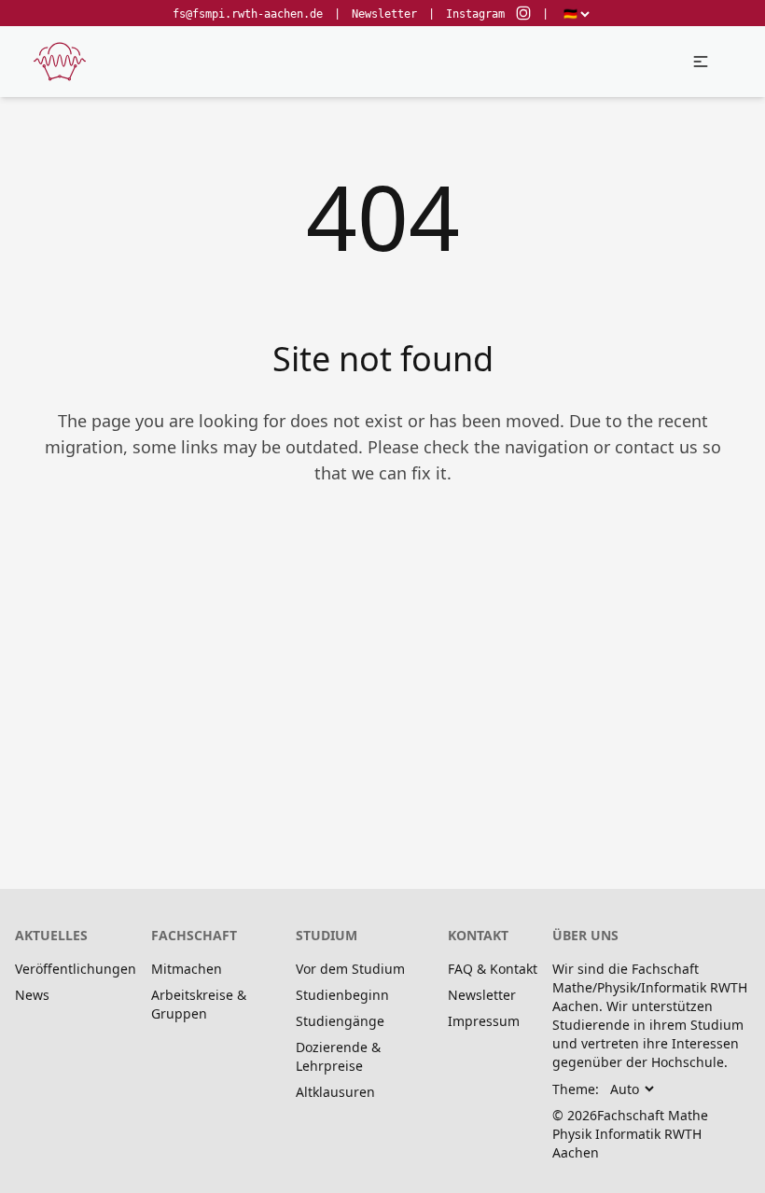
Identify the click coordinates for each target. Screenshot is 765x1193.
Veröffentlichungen (75, 969)
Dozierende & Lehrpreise (338, 1056)
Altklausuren (335, 1092)
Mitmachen (186, 969)
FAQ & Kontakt (492, 969)
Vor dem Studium (350, 969)
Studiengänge (340, 1021)
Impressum (484, 1021)
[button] (700, 61)
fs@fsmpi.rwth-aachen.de (248, 14)
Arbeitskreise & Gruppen (198, 1004)
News (32, 995)
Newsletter (384, 14)
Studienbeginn (342, 995)
